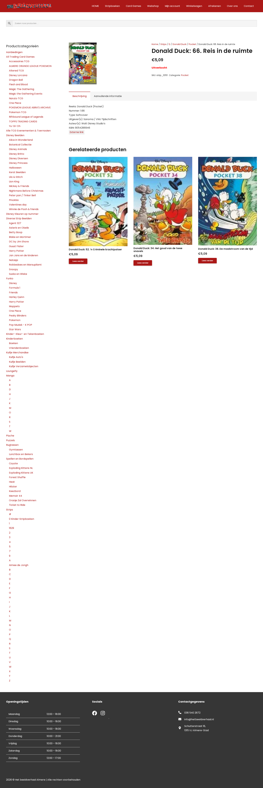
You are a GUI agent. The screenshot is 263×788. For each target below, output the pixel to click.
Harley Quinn (16, 297)
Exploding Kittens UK (21, 472)
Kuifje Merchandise (17, 352)
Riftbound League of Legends (26, 117)
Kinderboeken (14, 338)
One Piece (15, 103)
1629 (11, 528)
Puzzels (10, 440)
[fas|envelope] (181, 719)
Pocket (192, 44)
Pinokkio (14, 200)
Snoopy (13, 269)
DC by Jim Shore (19, 241)
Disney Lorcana (18, 75)
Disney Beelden (15, 135)
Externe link (77, 132)
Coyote (13, 463)
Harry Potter (16, 251)
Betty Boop (15, 232)
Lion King (14, 181)
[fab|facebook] (94, 713)
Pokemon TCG (17, 112)
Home (155, 44)
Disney (13, 283)
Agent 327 (15, 223)
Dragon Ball (16, 80)
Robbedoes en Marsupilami (25, 264)
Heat (12, 482)
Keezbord (15, 491)
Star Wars (15, 329)
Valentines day (18, 204)
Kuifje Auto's (16, 357)
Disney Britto (16, 154)
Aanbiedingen (14, 52)
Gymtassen (16, 449)
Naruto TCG (16, 98)
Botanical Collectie (20, 144)
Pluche (10, 435)
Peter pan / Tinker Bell (22, 195)
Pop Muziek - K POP (20, 325)
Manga (10, 375)
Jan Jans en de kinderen (23, 255)
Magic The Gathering (21, 89)
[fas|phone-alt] (181, 713)
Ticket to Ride (17, 505)
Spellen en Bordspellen (19, 458)
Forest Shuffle (17, 477)
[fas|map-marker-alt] (181, 728)
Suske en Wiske (18, 274)
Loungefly (12, 371)
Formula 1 (14, 288)
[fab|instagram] (103, 713)
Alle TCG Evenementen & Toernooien (28, 130)
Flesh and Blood (18, 84)
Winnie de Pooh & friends (24, 209)
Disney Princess (18, 163)
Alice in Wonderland (21, 140)
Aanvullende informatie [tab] (108, 96)
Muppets (14, 306)
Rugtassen (12, 445)
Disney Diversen (18, 158)
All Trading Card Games (20, 57)
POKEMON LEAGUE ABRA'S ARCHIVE (30, 107)
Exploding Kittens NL (21, 468)
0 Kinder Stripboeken (21, 519)
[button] (135, 47)
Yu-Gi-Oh (14, 126)
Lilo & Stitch (16, 177)
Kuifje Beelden (17, 362)
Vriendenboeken (19, 348)
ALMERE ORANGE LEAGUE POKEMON (30, 66)
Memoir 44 (15, 496)
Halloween (15, 167)
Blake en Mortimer (20, 237)
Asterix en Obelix (19, 227)
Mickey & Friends (19, 186)
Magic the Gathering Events (25, 93)
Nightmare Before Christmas (26, 191)
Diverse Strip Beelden (19, 218)
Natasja (13, 260)
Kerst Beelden (17, 172)
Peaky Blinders (17, 315)
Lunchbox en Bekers (21, 454)
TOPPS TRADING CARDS (23, 121)
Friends (13, 292)
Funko (9, 278)
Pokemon (14, 320)
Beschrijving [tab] (79, 96)
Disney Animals (18, 149)
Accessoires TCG (19, 61)
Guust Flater (16, 246)
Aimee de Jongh (18, 565)
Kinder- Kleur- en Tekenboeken (25, 334)
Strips (163, 44)
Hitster (13, 486)
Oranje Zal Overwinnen (22, 500)
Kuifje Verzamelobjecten (23, 366)
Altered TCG (16, 70)
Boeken (13, 343)
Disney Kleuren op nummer (22, 214)
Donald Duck (179, 44)
